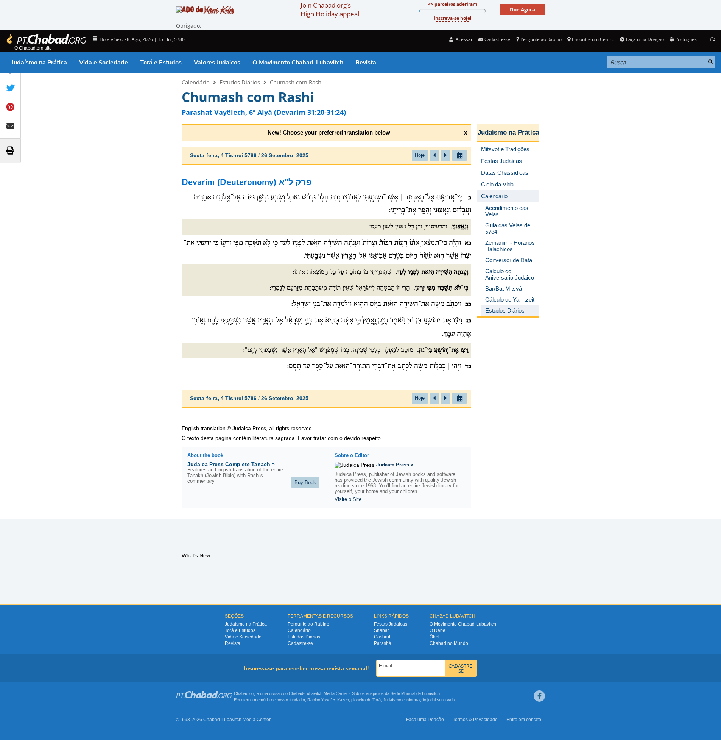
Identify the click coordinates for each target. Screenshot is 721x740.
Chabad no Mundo (449, 643)
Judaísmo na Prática (39, 62)
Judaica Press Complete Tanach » (231, 464)
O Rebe (437, 630)
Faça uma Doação (644, 39)
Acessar (464, 39)
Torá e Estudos (161, 62)
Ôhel (434, 637)
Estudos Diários (240, 82)
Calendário (196, 82)
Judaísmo (392, 700)
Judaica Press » (394, 465)
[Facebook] (539, 696)
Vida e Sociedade (103, 62)
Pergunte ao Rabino (541, 39)
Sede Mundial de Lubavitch (415, 693)
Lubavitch (313, 693)
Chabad (296, 693)
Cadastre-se (300, 643)
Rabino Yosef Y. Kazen (328, 700)
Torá (376, 700)
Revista (365, 62)
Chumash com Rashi (296, 82)
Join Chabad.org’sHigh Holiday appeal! (331, 9)
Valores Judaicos (217, 62)
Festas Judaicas (390, 624)
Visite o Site (348, 499)
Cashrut (382, 637)
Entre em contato (523, 719)
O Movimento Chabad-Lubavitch (297, 62)
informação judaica (423, 700)
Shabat (381, 630)
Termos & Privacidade (475, 719)
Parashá (382, 643)
